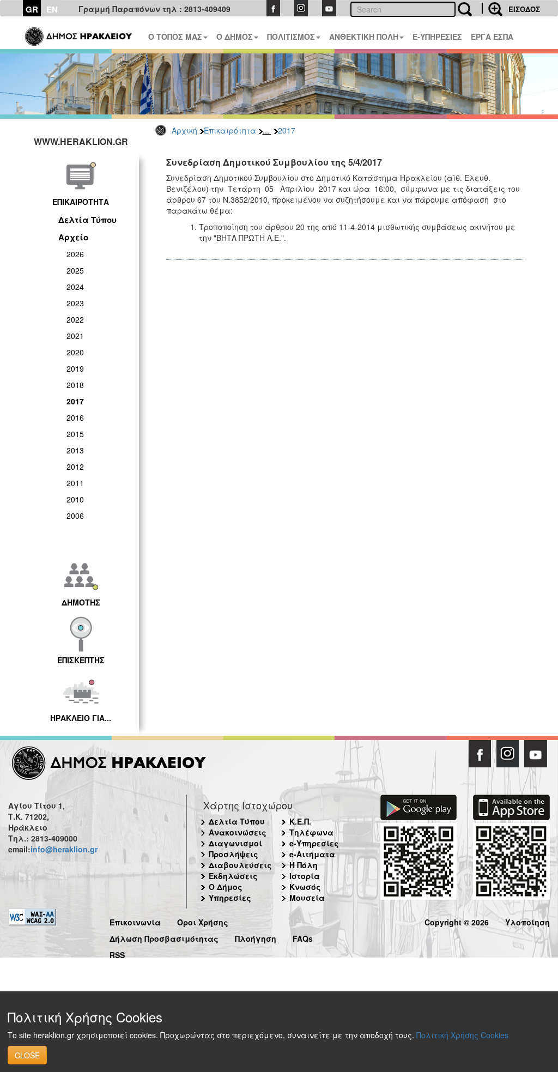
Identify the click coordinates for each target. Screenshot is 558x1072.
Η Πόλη (303, 864)
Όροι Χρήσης (202, 921)
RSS (117, 953)
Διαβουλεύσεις (240, 864)
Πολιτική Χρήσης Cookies (462, 1034)
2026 (75, 254)
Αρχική (184, 130)
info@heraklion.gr (64, 849)
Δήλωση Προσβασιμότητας (164, 937)
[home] (79, 32)
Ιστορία (304, 875)
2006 (75, 515)
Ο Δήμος (225, 886)
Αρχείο (73, 237)
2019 (75, 368)
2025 (75, 270)
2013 (75, 450)
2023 (75, 303)
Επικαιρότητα (230, 130)
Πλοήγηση (255, 937)
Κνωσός (305, 886)
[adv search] (492, 8)
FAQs (303, 937)
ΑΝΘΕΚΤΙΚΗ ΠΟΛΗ (363, 36)
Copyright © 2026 (456, 921)
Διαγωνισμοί (235, 843)
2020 (75, 352)
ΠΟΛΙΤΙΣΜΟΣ (291, 36)
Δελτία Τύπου (87, 220)
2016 (75, 417)
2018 (75, 384)
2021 (75, 335)
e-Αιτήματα (312, 854)
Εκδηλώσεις (233, 875)
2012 (75, 466)
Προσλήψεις (233, 854)
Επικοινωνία (135, 921)
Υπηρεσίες (230, 897)
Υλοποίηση (527, 921)
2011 (75, 482)
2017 (286, 130)
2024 (75, 286)
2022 (75, 319)
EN (52, 9)
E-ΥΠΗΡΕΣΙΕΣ (437, 36)
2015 (75, 433)
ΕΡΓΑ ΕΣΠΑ (492, 36)
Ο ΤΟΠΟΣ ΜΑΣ (175, 36)
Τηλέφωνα (311, 832)
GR (32, 9)
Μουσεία (307, 897)
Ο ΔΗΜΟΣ (234, 36)
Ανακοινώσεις (237, 832)
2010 (75, 499)
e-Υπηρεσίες (314, 843)
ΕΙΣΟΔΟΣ (524, 9)
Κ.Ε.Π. (300, 821)
